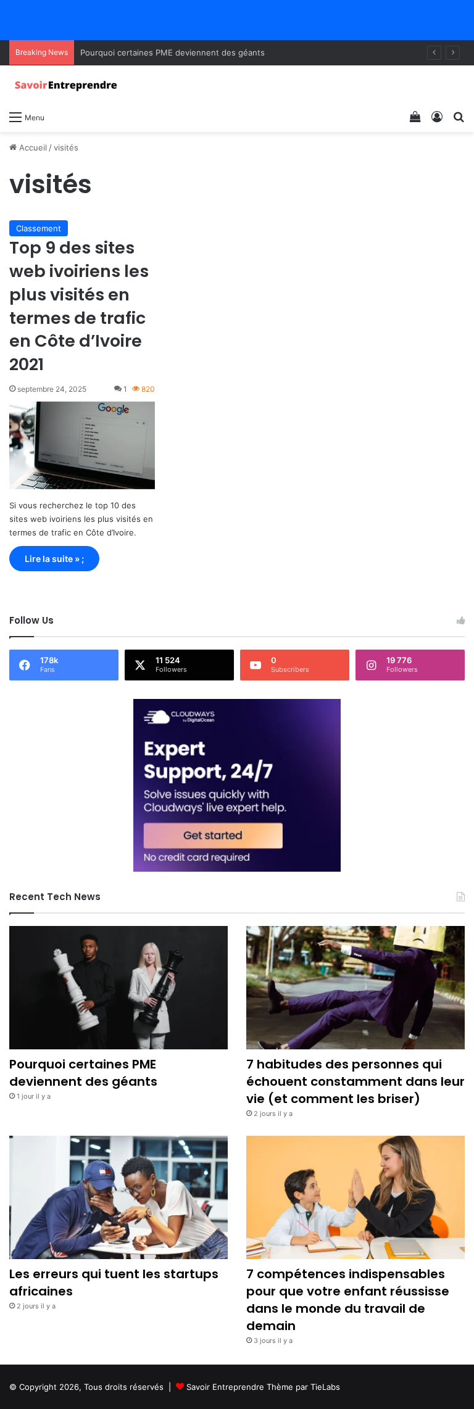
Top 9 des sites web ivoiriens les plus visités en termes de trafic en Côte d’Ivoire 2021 (79, 306)
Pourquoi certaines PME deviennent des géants (172, 52)
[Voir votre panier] (415, 116)
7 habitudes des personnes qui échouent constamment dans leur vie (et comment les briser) (355, 1081)
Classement (38, 228)
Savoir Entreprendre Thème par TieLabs (263, 1387)
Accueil (32, 147)
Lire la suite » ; (54, 558)
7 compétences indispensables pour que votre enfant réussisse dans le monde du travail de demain (347, 1299)
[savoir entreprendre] (68, 85)
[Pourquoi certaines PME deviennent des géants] (118, 987)
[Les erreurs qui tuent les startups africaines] (118, 1197)
